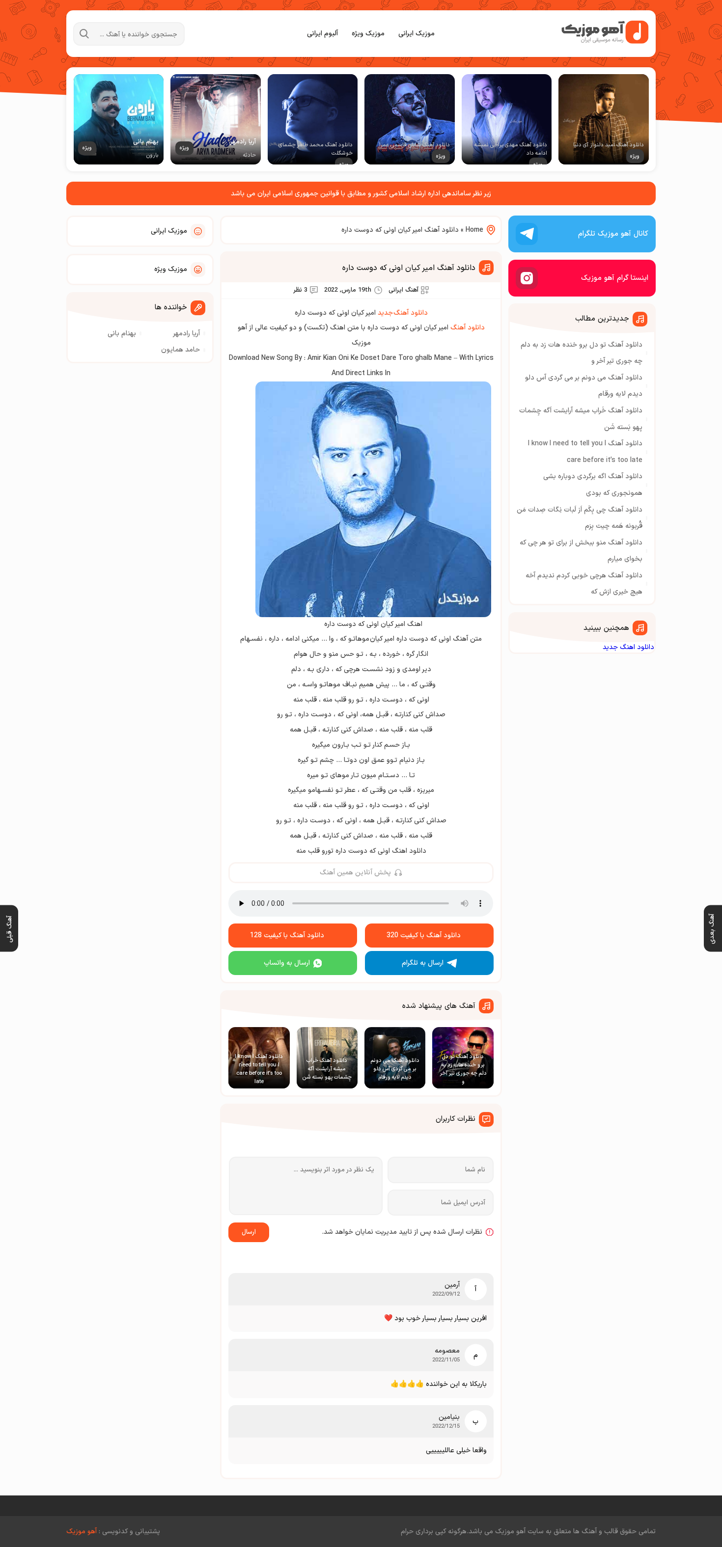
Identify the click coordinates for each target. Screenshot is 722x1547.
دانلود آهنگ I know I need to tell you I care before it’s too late (585, 451)
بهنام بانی (122, 333)
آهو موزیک (81, 1531)
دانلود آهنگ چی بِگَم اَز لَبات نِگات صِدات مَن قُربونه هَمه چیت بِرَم (579, 518)
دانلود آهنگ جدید (403, 313)
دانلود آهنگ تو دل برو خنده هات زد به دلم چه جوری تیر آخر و (581, 353)
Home (474, 230)
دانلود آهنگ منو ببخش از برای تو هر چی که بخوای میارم (581, 551)
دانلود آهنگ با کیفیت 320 (424, 935)
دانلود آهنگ (467, 328)
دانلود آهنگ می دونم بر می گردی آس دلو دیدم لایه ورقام (583, 386)
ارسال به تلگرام (423, 963)
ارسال (249, 1232)
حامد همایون (180, 350)
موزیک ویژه (368, 33)
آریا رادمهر (186, 333)
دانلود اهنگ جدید (628, 647)
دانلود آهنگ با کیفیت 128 (287, 935)
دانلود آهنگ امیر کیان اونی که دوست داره (408, 268)
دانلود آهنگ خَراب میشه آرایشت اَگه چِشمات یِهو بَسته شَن (580, 419)
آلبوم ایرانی (322, 33)
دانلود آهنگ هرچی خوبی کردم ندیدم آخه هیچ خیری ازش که (584, 583)
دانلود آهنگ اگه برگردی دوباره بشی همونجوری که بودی (592, 484)
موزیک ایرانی (416, 33)
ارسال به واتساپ (287, 963)
